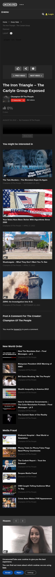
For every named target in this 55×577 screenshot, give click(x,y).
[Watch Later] (33, 68)
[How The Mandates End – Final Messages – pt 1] (9, 355)
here (4, 567)
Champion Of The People (22, 97)
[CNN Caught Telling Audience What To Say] (9, 490)
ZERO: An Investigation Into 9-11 (18, 302)
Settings (31, 573)
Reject (19, 573)
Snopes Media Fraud (27, 473)
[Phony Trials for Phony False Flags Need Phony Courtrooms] (9, 452)
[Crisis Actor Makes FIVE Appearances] (9, 503)
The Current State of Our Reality (32, 415)
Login (51, 14)
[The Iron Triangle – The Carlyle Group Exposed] (27, 163)
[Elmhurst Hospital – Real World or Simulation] (9, 440)
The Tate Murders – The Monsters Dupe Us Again (25, 180)
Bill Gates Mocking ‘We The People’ (34, 376)
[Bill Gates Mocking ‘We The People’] (9, 381)
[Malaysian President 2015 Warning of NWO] (9, 368)
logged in (18, 329)
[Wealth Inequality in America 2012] (9, 393)
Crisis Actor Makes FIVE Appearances (35, 498)
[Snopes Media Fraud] (9, 478)
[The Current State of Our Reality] (9, 419)
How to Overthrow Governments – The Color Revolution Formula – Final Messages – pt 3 (35, 404)
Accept (7, 573)
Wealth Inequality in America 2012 (33, 389)
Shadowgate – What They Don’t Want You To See (25, 262)
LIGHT (5, 33)
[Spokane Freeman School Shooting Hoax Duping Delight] (27, 539)
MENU (6, 12)
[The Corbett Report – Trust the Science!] (9, 465)
